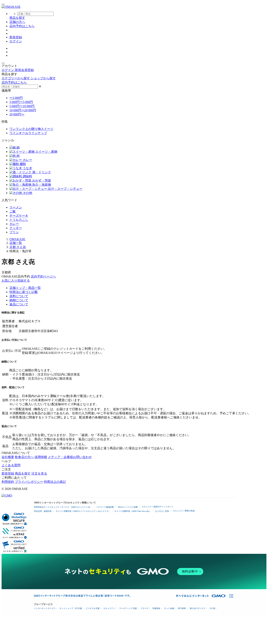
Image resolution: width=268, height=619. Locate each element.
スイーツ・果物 (46, 151)
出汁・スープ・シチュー (64, 188)
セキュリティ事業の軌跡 (184, 511)
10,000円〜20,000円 (22, 110)
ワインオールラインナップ (28, 133)
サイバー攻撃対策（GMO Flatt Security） (132, 511)
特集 (5, 121)
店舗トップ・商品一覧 (25, 287)
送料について (18, 296)
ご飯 (12, 211)
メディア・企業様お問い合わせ (70, 457)
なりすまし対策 (162, 511)
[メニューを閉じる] (3, 63)
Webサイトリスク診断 (128, 507)
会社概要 (8, 457)
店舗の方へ (17, 22)
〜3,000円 (16, 98)
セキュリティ (109, 608)
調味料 (27, 176)
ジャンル (8, 140)
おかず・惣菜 (41, 180)
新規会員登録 (24, 70)
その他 (27, 192)
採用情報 (41, 457)
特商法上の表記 (55, 481)
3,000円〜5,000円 (21, 102)
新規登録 (15, 37)
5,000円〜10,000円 (22, 106)
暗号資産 (182, 608)
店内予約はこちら (22, 26)
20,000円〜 (16, 114)
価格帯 (6, 90)
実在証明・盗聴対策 (43, 511)
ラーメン (15, 207)
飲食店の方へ (24, 457)
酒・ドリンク (41, 172)
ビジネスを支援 (92, 608)
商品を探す (23, 473)
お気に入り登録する (16, 280)
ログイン (15, 41)
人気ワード (9, 200)
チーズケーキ (18, 215)
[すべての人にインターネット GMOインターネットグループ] (201, 596)
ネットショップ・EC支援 (70, 608)
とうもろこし (18, 219)
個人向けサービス (197, 608)
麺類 (22, 164)
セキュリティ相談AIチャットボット (157, 507)
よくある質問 (11, 465)
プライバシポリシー (29, 481)
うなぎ (27, 168)
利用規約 (8, 481)
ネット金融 (169, 608)
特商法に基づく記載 (23, 292)
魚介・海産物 (41, 184)
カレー (27, 160)
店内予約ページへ (43, 276)
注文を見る (39, 473)
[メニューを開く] (3, 4)
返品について (18, 304)
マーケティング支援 (128, 608)
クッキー (15, 228)
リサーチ (145, 608)
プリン (14, 232)
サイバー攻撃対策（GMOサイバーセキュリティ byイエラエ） (83, 511)
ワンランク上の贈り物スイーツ (31, 129)
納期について (18, 300)
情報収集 (156, 608)
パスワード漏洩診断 (105, 507)
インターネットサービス (45, 608)
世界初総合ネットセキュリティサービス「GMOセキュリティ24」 (63, 507)
